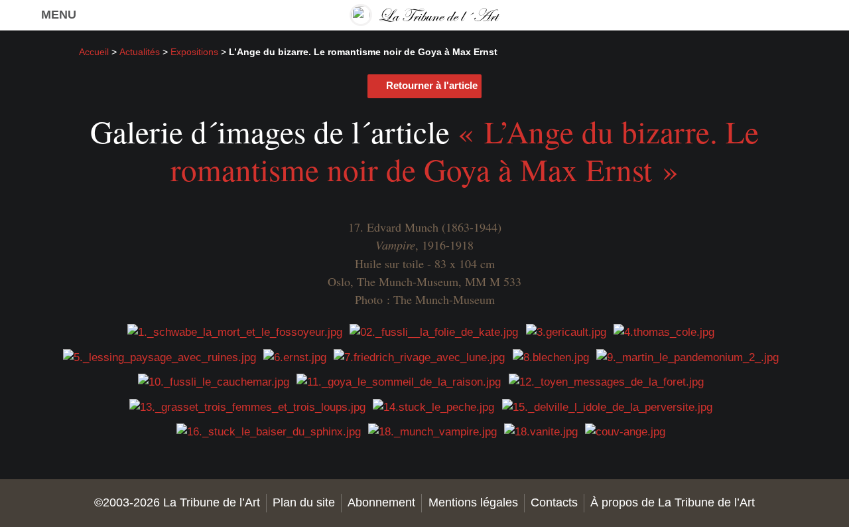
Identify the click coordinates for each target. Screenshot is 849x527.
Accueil (94, 51)
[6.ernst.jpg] (294, 356)
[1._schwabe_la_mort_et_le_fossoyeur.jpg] (234, 332)
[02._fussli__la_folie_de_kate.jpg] (434, 332)
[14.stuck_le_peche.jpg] (433, 406)
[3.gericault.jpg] (566, 332)
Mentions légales (473, 502)
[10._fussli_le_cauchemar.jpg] (213, 382)
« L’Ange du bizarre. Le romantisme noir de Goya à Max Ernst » (464, 150)
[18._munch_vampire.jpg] (432, 431)
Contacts (554, 502)
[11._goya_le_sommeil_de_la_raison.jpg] (398, 382)
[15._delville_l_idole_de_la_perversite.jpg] (607, 406)
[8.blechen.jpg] (551, 356)
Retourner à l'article (432, 85)
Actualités (139, 51)
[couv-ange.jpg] (625, 431)
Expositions (194, 51)
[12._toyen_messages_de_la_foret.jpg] (606, 382)
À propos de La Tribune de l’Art (672, 502)
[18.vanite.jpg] (541, 431)
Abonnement (381, 502)
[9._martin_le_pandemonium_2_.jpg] (687, 356)
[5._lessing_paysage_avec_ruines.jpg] (159, 356)
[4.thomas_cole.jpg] (664, 332)
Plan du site (304, 502)
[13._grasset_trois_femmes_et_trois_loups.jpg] (247, 406)
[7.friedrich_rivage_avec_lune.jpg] (419, 356)
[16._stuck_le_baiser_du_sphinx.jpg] (268, 431)
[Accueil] (424, 15)
